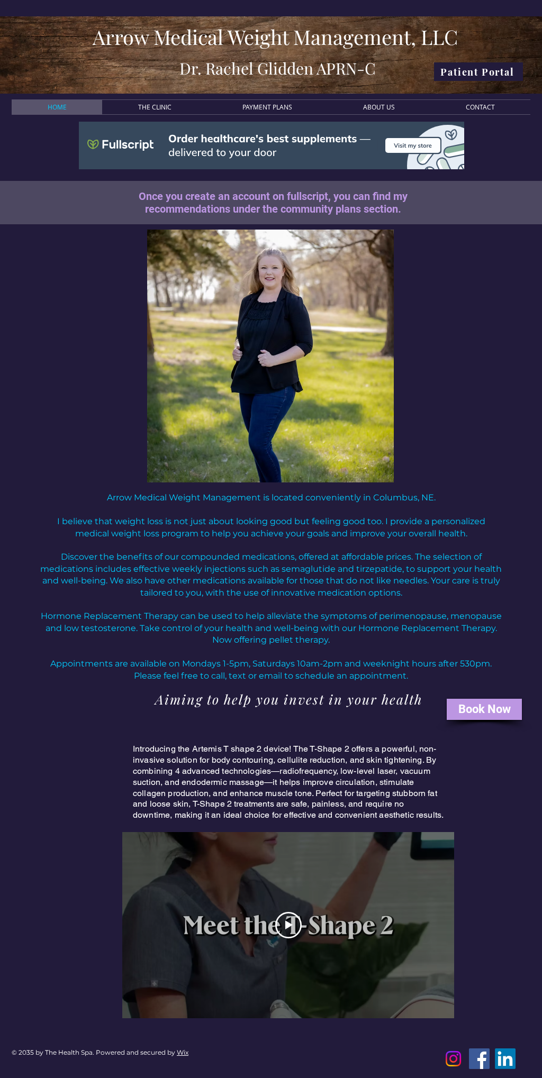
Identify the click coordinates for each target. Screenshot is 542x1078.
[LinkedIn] (505, 1058)
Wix (182, 1052)
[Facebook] (479, 1058)
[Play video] (288, 925)
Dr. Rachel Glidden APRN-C (277, 68)
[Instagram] (453, 1058)
